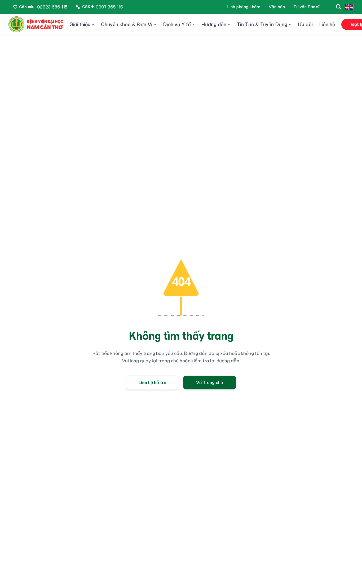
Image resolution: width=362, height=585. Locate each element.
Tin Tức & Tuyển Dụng (262, 24)
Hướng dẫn (213, 24)
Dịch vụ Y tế (177, 24)
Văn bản (277, 6)
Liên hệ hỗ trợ (152, 382)
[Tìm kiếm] (338, 7)
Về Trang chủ (209, 382)
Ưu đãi (305, 24)
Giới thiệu (79, 24)
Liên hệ (327, 24)
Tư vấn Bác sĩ (306, 6)
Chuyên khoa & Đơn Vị (126, 24)
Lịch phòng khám (243, 6)
